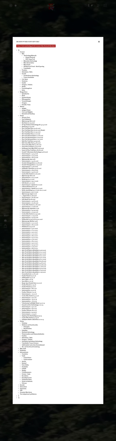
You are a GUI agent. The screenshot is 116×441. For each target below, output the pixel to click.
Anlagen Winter (26, 110)
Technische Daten (27, 379)
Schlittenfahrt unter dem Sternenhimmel (33, 345)
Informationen (24, 352)
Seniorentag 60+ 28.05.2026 (30, 157)
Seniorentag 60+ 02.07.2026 (30, 177)
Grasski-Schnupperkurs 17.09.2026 (32, 164)
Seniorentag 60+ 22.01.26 (29, 294)
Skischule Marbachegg (28, 332)
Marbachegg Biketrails (30, 55)
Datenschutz (23, 386)
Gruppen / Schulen (27, 84)
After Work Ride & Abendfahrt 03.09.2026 (34, 268)
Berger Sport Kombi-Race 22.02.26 (32, 283)
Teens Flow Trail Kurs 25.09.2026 (31, 146)
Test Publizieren (26, 119)
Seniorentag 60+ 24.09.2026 (30, 217)
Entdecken (23, 350)
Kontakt (22, 385)
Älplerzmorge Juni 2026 (28, 159)
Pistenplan (27, 326)
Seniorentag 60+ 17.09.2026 (30, 215)
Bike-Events (27, 64)
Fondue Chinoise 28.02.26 (29, 310)
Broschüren (25, 376)
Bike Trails (23, 348)
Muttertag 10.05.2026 (28, 126)
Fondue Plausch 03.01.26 (29, 275)
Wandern (24, 70)
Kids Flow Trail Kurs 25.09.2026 (31, 141)
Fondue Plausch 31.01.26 (29, 286)
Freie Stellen (25, 365)
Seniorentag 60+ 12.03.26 (29, 314)
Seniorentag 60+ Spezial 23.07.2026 (32, 188)
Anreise (24, 361)
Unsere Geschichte (29, 77)
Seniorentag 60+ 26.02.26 (29, 308)
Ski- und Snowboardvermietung (31, 346)
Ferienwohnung (26, 97)
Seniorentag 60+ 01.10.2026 (30, 223)
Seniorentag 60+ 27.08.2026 (30, 206)
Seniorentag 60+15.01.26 (29, 290)
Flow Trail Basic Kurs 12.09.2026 (31, 132)
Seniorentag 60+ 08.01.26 (29, 288)
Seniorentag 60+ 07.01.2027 (30, 230)
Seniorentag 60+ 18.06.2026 (30, 170)
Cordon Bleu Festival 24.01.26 (30, 295)
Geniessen (24, 81)
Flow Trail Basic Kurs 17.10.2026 (31, 134)
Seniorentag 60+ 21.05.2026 (30, 155)
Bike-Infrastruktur (29, 63)
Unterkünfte (27, 68)
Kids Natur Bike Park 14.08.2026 (31, 143)
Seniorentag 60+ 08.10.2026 (30, 225)
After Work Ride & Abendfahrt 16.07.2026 (34, 255)
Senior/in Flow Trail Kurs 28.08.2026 (32, 150)
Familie (24, 83)
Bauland (24, 363)
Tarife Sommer (28, 359)
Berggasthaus (23, 92)
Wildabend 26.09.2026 (28, 226)
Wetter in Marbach (27, 381)
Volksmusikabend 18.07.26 (29, 186)
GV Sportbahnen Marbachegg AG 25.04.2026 (34, 124)
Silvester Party (26, 117)
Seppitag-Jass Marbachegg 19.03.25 (32, 316)
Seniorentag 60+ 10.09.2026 (30, 212)
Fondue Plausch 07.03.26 (29, 285)
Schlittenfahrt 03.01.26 (28, 277)
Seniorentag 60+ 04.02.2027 (30, 237)
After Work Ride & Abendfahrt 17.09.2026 (34, 272)
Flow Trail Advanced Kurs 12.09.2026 (32, 137)
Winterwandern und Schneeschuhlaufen (33, 334)
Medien (24, 370)
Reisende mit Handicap (28, 113)
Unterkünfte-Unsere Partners (30, 343)
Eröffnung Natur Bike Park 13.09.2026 (33, 148)
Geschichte (25, 366)
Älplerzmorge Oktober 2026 (30, 221)
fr (18, 396)
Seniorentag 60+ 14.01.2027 (30, 232)
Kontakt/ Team (26, 104)
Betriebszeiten (28, 328)
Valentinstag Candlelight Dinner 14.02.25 (33, 303)
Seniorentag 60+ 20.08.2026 (30, 203)
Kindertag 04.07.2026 (28, 179)
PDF (21, 390)
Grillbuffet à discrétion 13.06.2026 (31, 168)
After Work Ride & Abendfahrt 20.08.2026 (34, 265)
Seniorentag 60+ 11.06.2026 (30, 166)
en (18, 397)
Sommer (22, 52)
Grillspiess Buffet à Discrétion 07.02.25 (33, 319)
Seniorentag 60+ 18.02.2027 (30, 241)
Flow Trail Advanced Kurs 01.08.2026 (32, 135)
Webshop (24, 323)
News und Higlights (27, 112)
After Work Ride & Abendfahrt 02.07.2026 (34, 252)
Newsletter (25, 354)
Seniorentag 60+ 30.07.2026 (30, 192)
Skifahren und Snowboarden (30, 325)
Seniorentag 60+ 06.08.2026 (30, 197)
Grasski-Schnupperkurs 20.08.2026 (32, 163)
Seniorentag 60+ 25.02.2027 (30, 243)
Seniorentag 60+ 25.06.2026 (30, 172)
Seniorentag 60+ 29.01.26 (29, 297)
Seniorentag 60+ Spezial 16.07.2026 (32, 184)
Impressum (23, 388)
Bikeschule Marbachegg (30, 61)
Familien (24, 336)
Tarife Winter (27, 357)
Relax (23, 90)
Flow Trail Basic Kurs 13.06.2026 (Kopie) (33, 130)
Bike (23, 53)
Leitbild (24, 368)
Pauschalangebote (27, 88)
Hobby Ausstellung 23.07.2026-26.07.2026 (34, 190)
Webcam (24, 383)
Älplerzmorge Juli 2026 (28, 175)
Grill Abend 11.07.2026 (28, 183)
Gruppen (24, 103)
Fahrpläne (24, 330)
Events (22, 115)
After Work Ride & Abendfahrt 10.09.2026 (34, 270)
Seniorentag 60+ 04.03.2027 (30, 245)
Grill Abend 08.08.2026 (28, 199)
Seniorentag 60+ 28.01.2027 (30, 235)
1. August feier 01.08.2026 (29, 195)
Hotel (23, 95)
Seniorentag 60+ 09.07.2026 (30, 181)
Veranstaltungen (26, 101)
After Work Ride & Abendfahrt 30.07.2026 (34, 259)
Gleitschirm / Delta (27, 72)
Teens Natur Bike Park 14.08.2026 (31, 144)
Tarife (23, 356)
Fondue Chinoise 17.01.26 (29, 292)
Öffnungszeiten (26, 99)
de (18, 50)
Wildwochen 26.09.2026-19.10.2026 (32, 219)
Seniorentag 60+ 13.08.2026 (30, 201)
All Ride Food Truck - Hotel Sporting (34, 66)
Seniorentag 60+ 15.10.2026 (30, 228)
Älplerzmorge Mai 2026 (28, 121)
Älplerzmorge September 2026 (30, 208)
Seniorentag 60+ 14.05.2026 (30, 154)
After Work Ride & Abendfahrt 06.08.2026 (34, 261)
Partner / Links (26, 374)
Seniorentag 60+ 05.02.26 (29, 299)
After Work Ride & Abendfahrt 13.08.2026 (34, 263)
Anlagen (24, 108)
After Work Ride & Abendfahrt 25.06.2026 (34, 250)
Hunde (24, 86)
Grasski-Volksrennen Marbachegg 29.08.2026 (35, 152)
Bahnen (22, 106)
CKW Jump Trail (30, 59)
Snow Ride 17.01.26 (27, 279)
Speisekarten (25, 93)
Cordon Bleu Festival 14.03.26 (30, 317)
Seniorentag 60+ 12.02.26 (30, 301)
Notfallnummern (26, 372)
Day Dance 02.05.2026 (28, 123)
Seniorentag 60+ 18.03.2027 (30, 248)
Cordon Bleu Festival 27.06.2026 (31, 174)
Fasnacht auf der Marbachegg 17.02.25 (32, 305)
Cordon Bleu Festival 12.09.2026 (31, 214)
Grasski (24, 73)
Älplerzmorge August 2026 (29, 194)
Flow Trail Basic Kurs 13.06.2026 (31, 128)
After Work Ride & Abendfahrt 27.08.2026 (34, 266)
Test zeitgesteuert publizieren (28, 394)
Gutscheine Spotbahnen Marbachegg (32, 341)
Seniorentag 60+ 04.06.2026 (30, 161)
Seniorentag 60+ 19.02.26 (29, 306)
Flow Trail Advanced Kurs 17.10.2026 (32, 139)
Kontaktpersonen (27, 377)
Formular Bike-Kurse (26, 392)
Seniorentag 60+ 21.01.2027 (30, 234)
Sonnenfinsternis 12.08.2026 (30, 274)
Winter (22, 321)
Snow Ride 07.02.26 (27, 281)
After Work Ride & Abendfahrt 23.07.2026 (34, 257)
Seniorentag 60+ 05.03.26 (29, 312)
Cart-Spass (25, 79)
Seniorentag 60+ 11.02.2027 (30, 239)
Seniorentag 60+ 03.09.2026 (30, 210)
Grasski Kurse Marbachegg (31, 75)
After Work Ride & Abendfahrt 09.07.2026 (34, 254)
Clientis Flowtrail (30, 57)
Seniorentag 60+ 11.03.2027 (30, 246)
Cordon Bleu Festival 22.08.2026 (31, 204)
